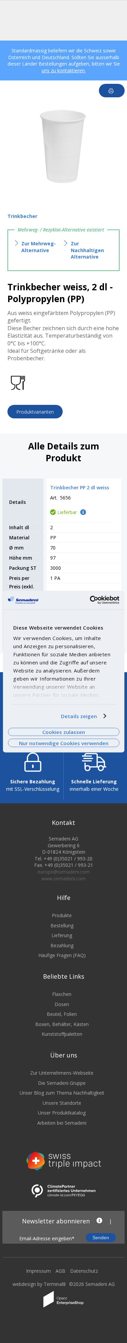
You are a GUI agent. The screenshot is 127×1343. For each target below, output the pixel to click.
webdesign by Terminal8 (39, 1284)
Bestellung (61, 925)
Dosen (62, 1004)
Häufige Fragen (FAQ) (62, 955)
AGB (60, 1271)
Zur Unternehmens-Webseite (61, 1073)
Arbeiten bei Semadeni (61, 1123)
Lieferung (61, 935)
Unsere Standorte (62, 1103)
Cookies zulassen (63, 732)
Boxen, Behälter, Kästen (62, 1024)
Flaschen (61, 994)
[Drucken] (112, 90)
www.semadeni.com (63, 878)
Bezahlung (61, 945)
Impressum (38, 1271)
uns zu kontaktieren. (64, 70)
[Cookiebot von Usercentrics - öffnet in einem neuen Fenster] (90, 600)
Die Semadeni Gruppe (62, 1083)
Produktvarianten (35, 412)
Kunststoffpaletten (62, 1034)
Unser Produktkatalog (62, 1112)
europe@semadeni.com (64, 872)
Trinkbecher (22, 216)
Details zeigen (79, 716)
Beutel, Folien (62, 1014)
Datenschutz (84, 1271)
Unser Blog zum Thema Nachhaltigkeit (62, 1093)
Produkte (62, 915)
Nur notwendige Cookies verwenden (63, 742)
